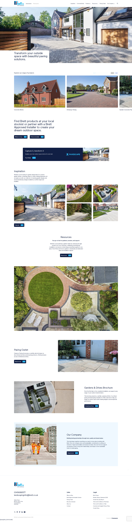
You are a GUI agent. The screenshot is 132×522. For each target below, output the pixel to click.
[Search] (117, 3)
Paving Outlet (103, 3)
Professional (35, 3)
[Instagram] (17, 512)
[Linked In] (22, 512)
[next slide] (116, 73)
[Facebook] (19, 512)
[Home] (19, 3)
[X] (15, 512)
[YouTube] (24, 512)
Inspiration (73, 3)
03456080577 (20, 493)
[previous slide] (112, 73)
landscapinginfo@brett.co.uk (26, 495)
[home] (19, 484)
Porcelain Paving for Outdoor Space (81, 479)
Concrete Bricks (80, 3)
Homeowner (28, 3)
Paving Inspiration (57, 479)
